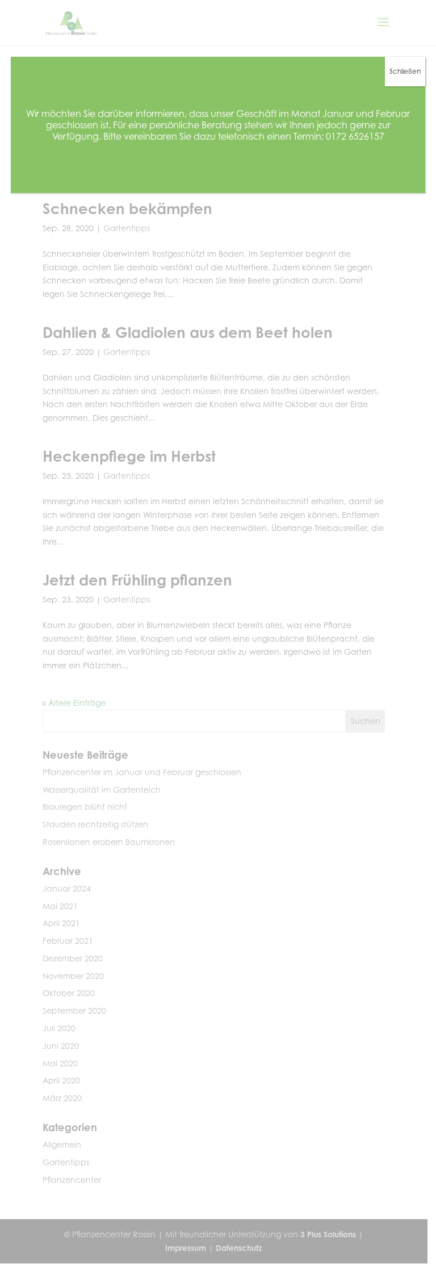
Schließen (405, 71)
